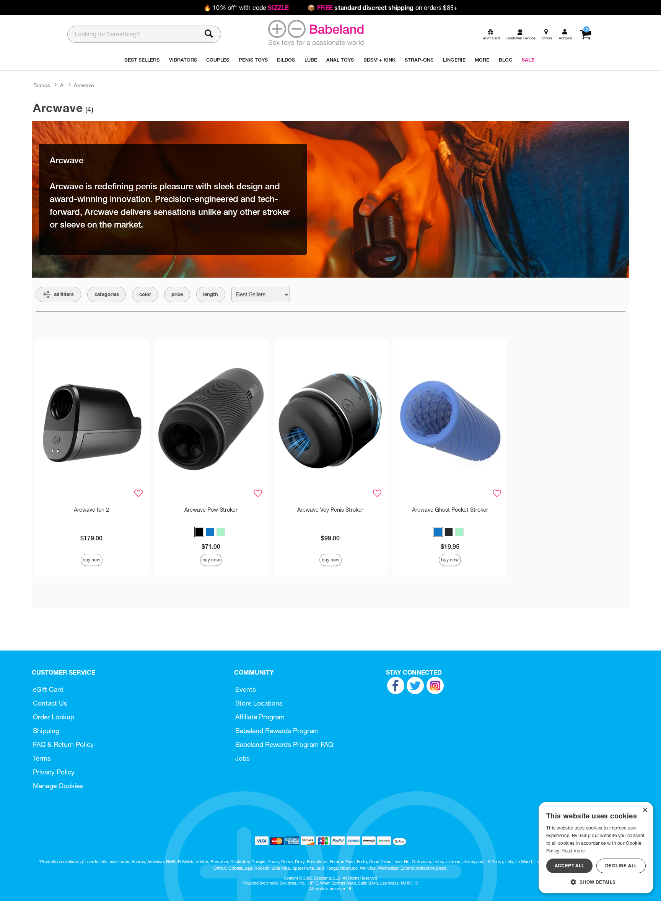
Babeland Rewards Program (277, 731)
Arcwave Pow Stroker (211, 509)
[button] (199, 532)
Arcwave (84, 85)
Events (245, 689)
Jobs (242, 758)
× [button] (645, 810)
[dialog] (596, 847)
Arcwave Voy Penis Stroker (330, 509)
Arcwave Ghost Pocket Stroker (450, 509)
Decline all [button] (621, 865)
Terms (42, 758)
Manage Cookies (58, 786)
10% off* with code (246, 7)
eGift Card (48, 689)
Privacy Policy (54, 772)
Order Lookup (53, 717)
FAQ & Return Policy (63, 744)
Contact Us (50, 703)
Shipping (46, 731)
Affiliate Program (260, 717)
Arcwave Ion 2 (91, 509)
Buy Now (91, 560)
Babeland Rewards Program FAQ (284, 744)
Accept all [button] (569, 865)
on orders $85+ (382, 7)
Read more (573, 851)
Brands (41, 85)
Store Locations (259, 703)
